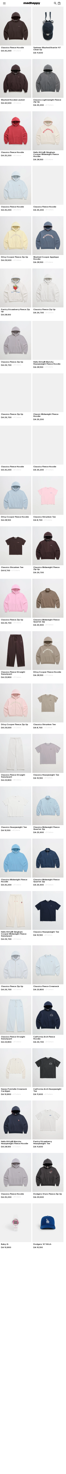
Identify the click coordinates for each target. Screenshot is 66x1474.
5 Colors (47, 520)
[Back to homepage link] (32, 3)
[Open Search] (55, 3)
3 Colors (49, 625)
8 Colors (17, 155)
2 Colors (17, 103)
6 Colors (49, 312)
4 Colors (17, 51)
